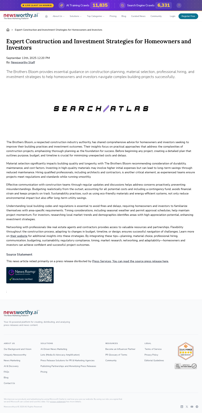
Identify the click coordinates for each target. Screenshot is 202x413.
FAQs (6, 371)
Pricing (113, 16)
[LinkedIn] (182, 406)
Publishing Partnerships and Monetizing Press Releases (68, 366)
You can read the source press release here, (140, 261)
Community (156, 16)
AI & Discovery (11, 366)
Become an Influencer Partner (120, 349)
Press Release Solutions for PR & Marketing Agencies (68, 360)
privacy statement (58, 401)
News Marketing (12, 360)
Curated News (138, 16)
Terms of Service (153, 349)
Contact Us (9, 383)
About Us (57, 16)
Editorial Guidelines (154, 360)
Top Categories (94, 16)
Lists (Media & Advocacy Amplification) (60, 354)
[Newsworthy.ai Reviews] (186, 351)
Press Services (101, 261)
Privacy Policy (151, 354)
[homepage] (46, 16)
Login (172, 16)
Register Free (188, 16)
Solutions (74, 16)
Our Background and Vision (17, 349)
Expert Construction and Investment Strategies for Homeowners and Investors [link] (58, 30)
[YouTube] (192, 406)
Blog (124, 16)
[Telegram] (197, 406)
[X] (187, 406)
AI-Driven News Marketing (54, 349)
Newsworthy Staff (23, 62)
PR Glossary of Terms (116, 354)
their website (18, 236)
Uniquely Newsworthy (15, 354)
